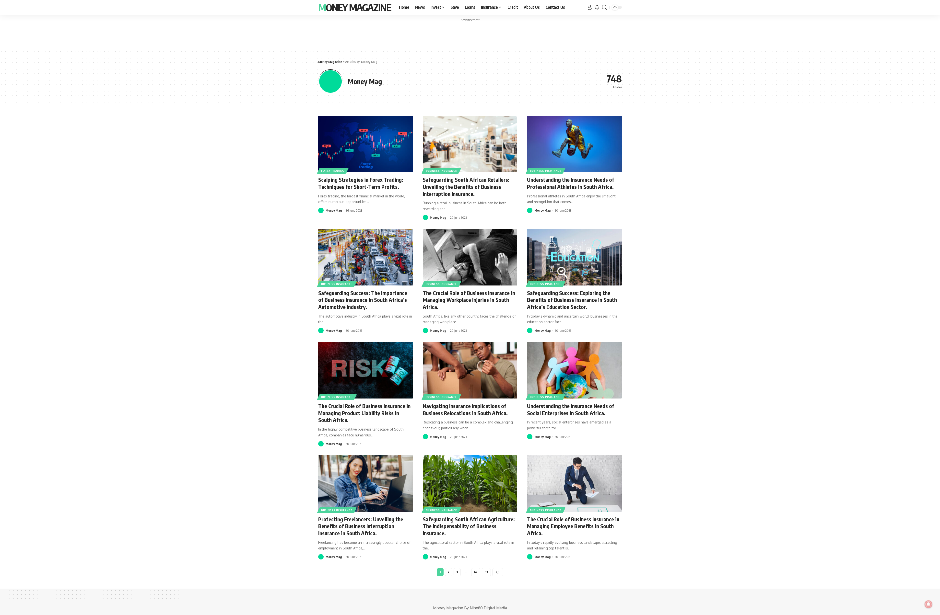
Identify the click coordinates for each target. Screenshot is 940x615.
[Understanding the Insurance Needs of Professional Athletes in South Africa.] (574, 144)
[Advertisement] (470, 35)
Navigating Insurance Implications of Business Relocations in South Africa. (465, 409)
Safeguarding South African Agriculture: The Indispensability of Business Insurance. (469, 526)
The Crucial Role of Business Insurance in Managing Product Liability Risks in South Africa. (364, 412)
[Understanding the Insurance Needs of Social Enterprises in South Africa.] (574, 370)
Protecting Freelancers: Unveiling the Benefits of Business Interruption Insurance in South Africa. (360, 526)
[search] (604, 7)
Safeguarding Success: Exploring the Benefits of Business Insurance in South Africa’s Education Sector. (572, 299)
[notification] (597, 7)
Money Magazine (354, 7)
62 (476, 572)
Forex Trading (332, 170)
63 (486, 572)
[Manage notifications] (928, 604)
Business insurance (441, 170)
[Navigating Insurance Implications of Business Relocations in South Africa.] (470, 370)
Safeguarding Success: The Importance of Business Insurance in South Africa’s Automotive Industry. (362, 299)
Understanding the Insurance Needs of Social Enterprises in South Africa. (570, 409)
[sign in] (589, 7)
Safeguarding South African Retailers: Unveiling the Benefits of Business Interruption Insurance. (466, 186)
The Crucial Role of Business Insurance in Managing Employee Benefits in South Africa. (573, 526)
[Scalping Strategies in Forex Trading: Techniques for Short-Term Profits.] (365, 144)
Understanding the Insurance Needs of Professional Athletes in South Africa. (570, 183)
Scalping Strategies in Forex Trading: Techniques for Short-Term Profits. (360, 183)
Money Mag (334, 210)
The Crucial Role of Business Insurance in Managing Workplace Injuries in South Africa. (469, 299)
